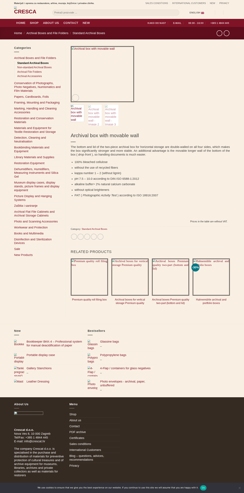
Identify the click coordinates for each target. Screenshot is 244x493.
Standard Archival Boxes (89, 33)
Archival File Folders (29, 71)
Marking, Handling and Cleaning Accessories (35, 110)
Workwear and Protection (31, 227)
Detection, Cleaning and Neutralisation (30, 139)
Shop (34, 23)
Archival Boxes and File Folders (47, 33)
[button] (219, 12)
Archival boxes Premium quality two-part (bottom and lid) (170, 301)
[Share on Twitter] (80, 237)
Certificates (76, 438)
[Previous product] (226, 33)
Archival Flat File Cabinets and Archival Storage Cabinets (34, 213)
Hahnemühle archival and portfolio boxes (211, 301)
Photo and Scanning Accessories (36, 221)
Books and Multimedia (28, 233)
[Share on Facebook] (74, 237)
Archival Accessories (29, 76)
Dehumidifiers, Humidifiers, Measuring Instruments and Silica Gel (36, 172)
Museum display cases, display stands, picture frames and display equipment (36, 186)
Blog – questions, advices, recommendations (86, 457)
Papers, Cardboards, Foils (31, 96)
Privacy (224, 3)
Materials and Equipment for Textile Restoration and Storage (35, 130)
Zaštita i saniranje (26, 205)
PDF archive (77, 432)
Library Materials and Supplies (34, 157)
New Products (23, 255)
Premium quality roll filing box (89, 299)
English (195, 12)
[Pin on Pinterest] (94, 237)
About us (51, 23)
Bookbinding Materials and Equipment (31, 149)
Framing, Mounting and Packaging (37, 102)
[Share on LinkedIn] (100, 237)
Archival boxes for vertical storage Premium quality (130, 301)
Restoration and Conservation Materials (34, 120)
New (212, 3)
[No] (240, 489)
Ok (203, 487)
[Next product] (219, 33)
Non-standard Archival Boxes (34, 67)
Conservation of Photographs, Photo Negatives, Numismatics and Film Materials (37, 87)
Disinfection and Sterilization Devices (33, 241)
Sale (17, 249)
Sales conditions (156, 3)
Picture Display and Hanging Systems (33, 198)
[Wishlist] (211, 12)
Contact (70, 23)
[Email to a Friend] (87, 237)
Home (20, 23)
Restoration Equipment (29, 163)
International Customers (189, 3)
